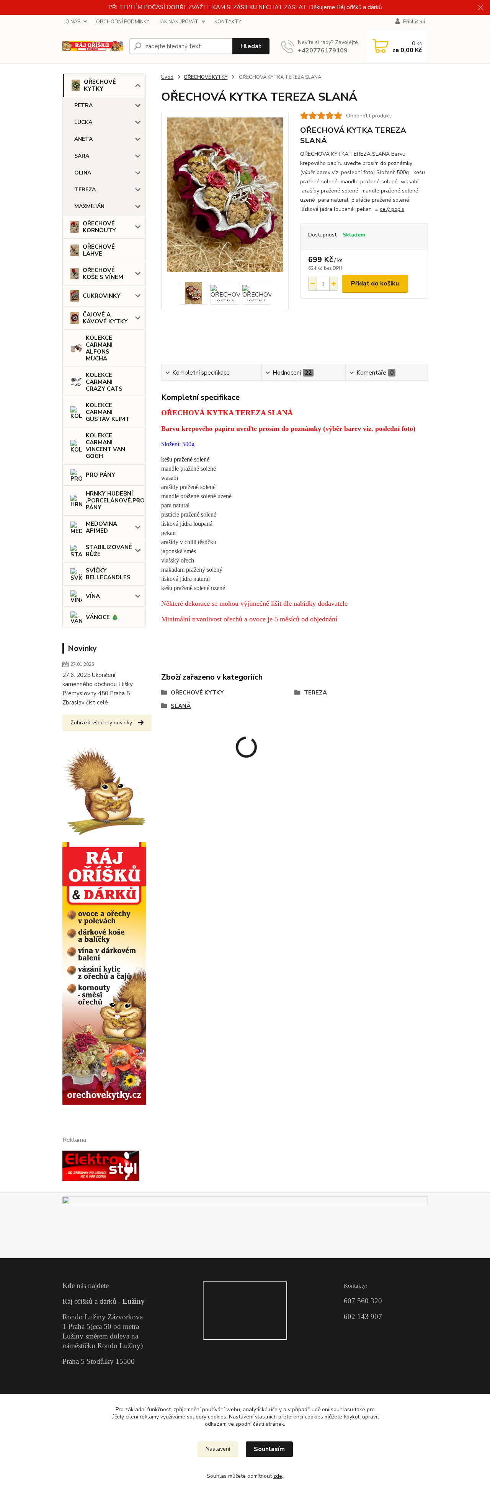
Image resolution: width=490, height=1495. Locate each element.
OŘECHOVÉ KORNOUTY (99, 227)
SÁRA (81, 156)
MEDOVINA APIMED (101, 527)
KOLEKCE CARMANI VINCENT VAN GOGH (105, 446)
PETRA (83, 105)
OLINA (82, 172)
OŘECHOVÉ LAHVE (99, 250)
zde (277, 1476)
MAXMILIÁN (89, 206)
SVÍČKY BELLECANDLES (108, 574)
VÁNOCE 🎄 (102, 617)
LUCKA (83, 122)
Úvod (167, 77)
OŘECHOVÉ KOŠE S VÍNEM (103, 273)
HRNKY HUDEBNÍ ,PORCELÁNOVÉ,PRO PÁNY (115, 500)
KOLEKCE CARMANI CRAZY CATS (104, 382)
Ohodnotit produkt (368, 115)
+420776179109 (323, 50)
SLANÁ (181, 706)
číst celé (97, 702)
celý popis (392, 209)
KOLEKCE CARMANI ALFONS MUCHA (99, 348)
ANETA (83, 139)
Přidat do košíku (375, 283)
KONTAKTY (227, 21)
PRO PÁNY (100, 475)
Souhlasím (269, 1449)
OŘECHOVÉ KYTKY (100, 85)
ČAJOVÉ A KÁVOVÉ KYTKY (105, 318)
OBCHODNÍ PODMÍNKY (122, 21)
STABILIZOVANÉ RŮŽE (109, 550)
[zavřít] (480, 7)
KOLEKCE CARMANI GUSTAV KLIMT (107, 412)
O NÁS (72, 21)
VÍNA (93, 596)
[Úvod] (92, 46)
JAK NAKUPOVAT (179, 21)
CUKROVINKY (102, 296)
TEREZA (85, 189)
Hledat (250, 46)
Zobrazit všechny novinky (101, 722)
